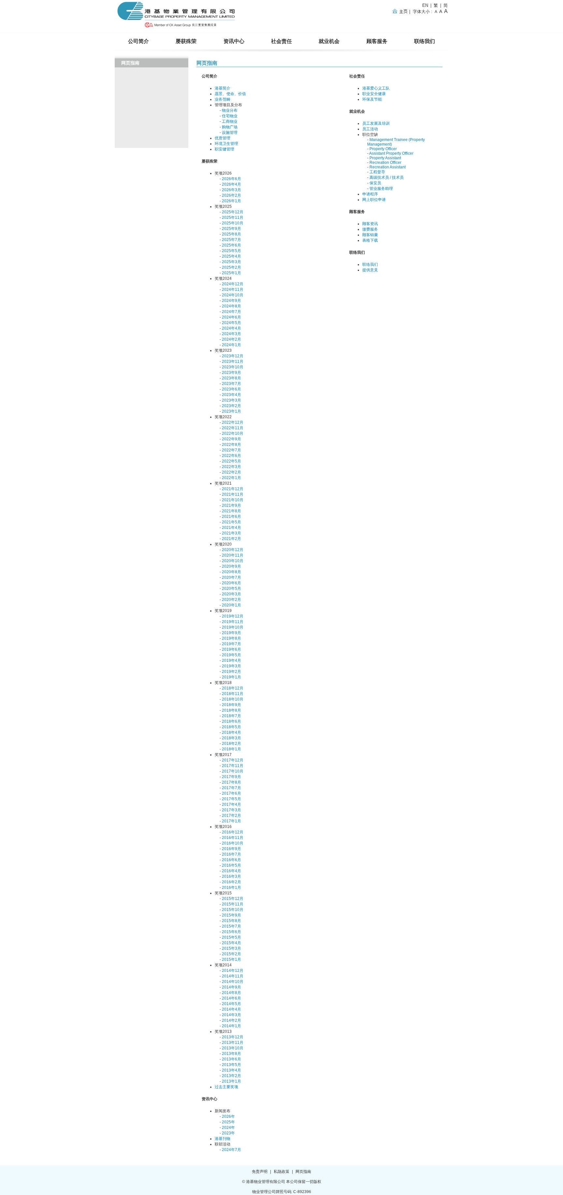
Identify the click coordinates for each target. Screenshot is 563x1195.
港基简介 (222, 88)
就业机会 (329, 41)
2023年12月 (232, 356)
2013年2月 (231, 1076)
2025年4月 (231, 256)
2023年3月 (231, 400)
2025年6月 (231, 245)
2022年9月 (231, 439)
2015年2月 (231, 954)
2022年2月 (231, 472)
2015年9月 (231, 915)
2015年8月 (231, 920)
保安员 (375, 183)
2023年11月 (232, 361)
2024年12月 (232, 284)
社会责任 (281, 41)
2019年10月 (232, 627)
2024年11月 (232, 289)
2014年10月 (232, 981)
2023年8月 (231, 378)
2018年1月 (231, 749)
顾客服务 (377, 41)
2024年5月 (231, 322)
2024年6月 (231, 317)
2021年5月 (231, 522)
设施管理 (230, 132)
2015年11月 (232, 904)
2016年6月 (231, 860)
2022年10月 (232, 433)
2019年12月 (232, 616)
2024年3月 (231, 334)
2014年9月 (231, 987)
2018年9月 (231, 705)
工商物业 (230, 121)
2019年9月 (231, 633)
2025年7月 (231, 239)
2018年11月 (232, 693)
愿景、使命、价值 (230, 94)
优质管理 (222, 138)
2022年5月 (231, 461)
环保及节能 (372, 99)
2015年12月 (232, 898)
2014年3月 (231, 1015)
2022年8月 (231, 444)
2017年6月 (231, 793)
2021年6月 (231, 516)
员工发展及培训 (376, 123)
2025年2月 (231, 267)
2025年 (228, 1122)
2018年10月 (232, 699)
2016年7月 (231, 854)
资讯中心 (234, 41)
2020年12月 (232, 550)
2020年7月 (231, 577)
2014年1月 (231, 1026)
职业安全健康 (374, 94)
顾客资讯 (370, 223)
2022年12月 (232, 422)
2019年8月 (231, 638)
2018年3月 (231, 738)
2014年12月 (232, 970)
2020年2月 (231, 599)
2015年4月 (231, 943)
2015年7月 (231, 926)
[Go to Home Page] (177, 28)
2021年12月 (232, 489)
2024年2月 (231, 339)
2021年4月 (231, 527)
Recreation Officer (385, 162)
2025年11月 (232, 217)
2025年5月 (231, 251)
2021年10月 (232, 500)
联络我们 (424, 41)
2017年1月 (231, 821)
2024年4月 (231, 328)
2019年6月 (231, 649)
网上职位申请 (374, 199)
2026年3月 (231, 190)
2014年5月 (231, 1004)
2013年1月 (231, 1081)
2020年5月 (231, 588)
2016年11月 (232, 837)
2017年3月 (231, 810)
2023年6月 (231, 389)
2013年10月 (232, 1048)
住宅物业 (230, 116)
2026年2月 (231, 195)
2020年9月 (231, 566)
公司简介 (138, 41)
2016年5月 (231, 865)
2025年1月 (231, 273)
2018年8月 (231, 710)
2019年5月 (231, 655)
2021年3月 (231, 533)
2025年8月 (231, 234)
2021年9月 (231, 505)
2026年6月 (231, 179)
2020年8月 (231, 572)
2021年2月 (231, 538)
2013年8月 (231, 1053)
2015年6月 (231, 932)
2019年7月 (231, 644)
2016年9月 (231, 848)
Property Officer (383, 149)
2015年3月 (231, 948)
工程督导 (377, 172)
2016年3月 (231, 876)
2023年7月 (231, 383)
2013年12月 (232, 1037)
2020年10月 (232, 561)
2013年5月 (231, 1064)
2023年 (228, 1133)
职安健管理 (224, 149)
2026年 (228, 1116)
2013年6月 (231, 1059)
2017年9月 (231, 777)
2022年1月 (231, 478)
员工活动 (370, 129)
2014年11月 (232, 976)
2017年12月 (232, 760)
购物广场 (230, 127)
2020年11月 (232, 555)
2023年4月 (231, 394)
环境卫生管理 (226, 143)
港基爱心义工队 (376, 88)
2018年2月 (231, 743)
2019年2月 (231, 671)
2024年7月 (231, 311)
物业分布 (230, 110)
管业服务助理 (381, 188)
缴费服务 (370, 229)
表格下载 (370, 240)
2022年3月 (231, 466)
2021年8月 (231, 511)
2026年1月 (231, 201)
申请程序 (370, 194)
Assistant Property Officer (391, 153)
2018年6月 (231, 721)
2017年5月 (231, 799)
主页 (401, 11)
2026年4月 (231, 184)
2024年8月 (231, 306)
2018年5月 (231, 727)
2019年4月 (231, 660)
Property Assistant (385, 158)
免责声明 (259, 1171)
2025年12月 (232, 212)
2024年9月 (231, 300)
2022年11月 (232, 428)
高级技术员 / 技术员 (386, 177)
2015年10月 (232, 909)
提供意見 (370, 270)
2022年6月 (231, 455)
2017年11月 (232, 765)
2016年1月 (231, 887)
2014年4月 (231, 1009)
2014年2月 (231, 1020)
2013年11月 (232, 1042)
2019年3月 (231, 666)
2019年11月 (232, 621)
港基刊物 (222, 1138)
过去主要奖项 (226, 1087)
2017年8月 (231, 782)
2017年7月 (231, 788)
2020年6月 (231, 583)
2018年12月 (232, 688)
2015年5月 (231, 937)
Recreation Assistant (387, 167)
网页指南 (206, 63)
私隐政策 (281, 1171)
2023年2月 (231, 406)
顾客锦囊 (370, 235)
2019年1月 (231, 677)
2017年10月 (232, 771)
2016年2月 (231, 882)
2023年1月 (231, 411)
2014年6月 (231, 998)
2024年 (228, 1127)
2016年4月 (231, 871)
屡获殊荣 (186, 41)
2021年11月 (232, 494)
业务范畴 (222, 99)
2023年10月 (232, 367)
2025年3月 (231, 262)
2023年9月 (231, 372)
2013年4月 (231, 1070)
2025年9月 (231, 228)
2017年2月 (231, 815)
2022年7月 (231, 450)
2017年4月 (231, 804)
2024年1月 (231, 345)
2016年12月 (232, 832)
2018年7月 (231, 716)
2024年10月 (232, 295)
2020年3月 (231, 594)
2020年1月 (231, 605)
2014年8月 (231, 992)
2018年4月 (231, 732)
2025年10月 (232, 223)
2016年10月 (232, 843)
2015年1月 (231, 959)
